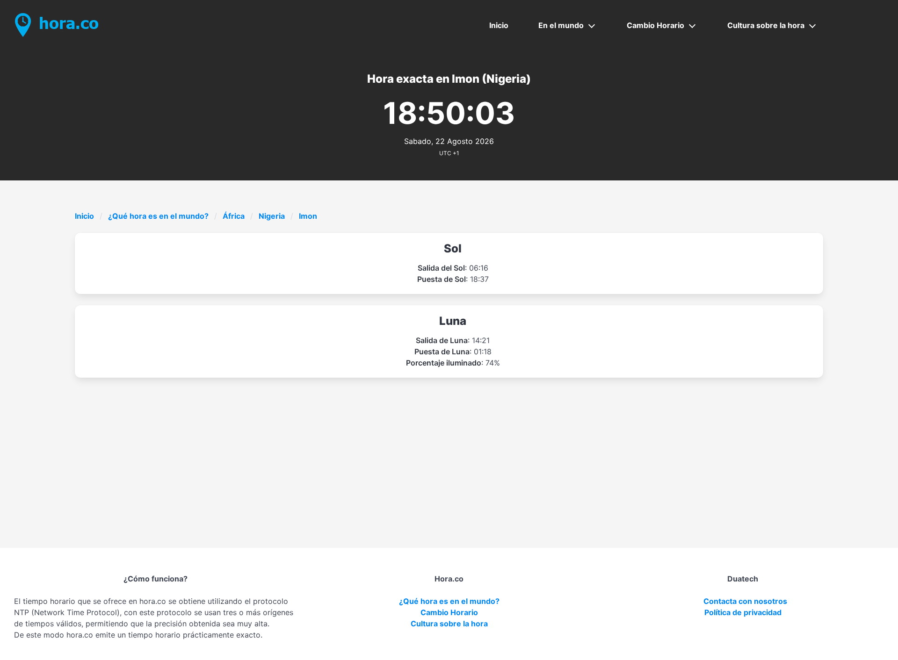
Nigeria (272, 216)
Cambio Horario (655, 25)
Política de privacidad (743, 612)
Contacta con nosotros (745, 601)
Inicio (498, 25)
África (234, 216)
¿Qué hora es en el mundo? (158, 216)
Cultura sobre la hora (765, 25)
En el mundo (561, 25)
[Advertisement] (449, 447)
